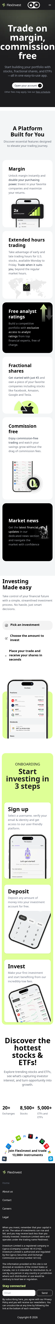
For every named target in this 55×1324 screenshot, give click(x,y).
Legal (5, 1217)
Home (5, 1183)
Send (45, 1293)
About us (7, 1191)
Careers (6, 1208)
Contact (6, 1200)
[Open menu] (49, 5)
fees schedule (43, 91)
